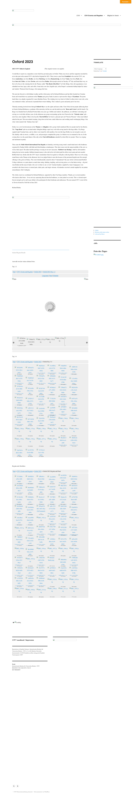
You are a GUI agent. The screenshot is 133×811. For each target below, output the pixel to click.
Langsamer (45, 275)
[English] (95, 66)
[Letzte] (87, 342)
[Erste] (13, 342)
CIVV (78, 15)
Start (14, 272)
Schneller (55, 275)
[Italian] (101, 66)
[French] (97, 66)
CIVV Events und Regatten (94, 15)
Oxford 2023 (37, 272)
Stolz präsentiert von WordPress (42, 792)
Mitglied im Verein (113, 15)
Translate (105, 71)
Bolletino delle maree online (102, 232)
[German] (99, 66)
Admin (96, 230)
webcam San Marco (100, 234)
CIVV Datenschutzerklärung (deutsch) (23, 792)
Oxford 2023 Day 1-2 (49, 272)
